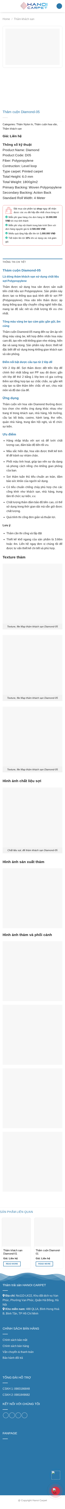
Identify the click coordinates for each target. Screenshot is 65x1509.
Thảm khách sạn (24, 19)
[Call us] (18, 1415)
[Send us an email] (12, 1415)
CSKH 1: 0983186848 (16, 1388)
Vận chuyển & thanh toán (18, 1351)
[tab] (32, 262)
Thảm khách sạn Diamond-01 (12, 1252)
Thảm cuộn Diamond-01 (48, 1252)
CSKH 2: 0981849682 (16, 1394)
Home (6, 19)
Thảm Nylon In (24, 124)
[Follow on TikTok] (6, 1415)
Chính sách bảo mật (15, 1339)
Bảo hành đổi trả (13, 1357)
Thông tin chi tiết (14, 262)
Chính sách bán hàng (16, 1346)
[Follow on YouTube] (24, 1415)
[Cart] (59, 6)
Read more (12, 1264)
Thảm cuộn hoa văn (45, 124)
